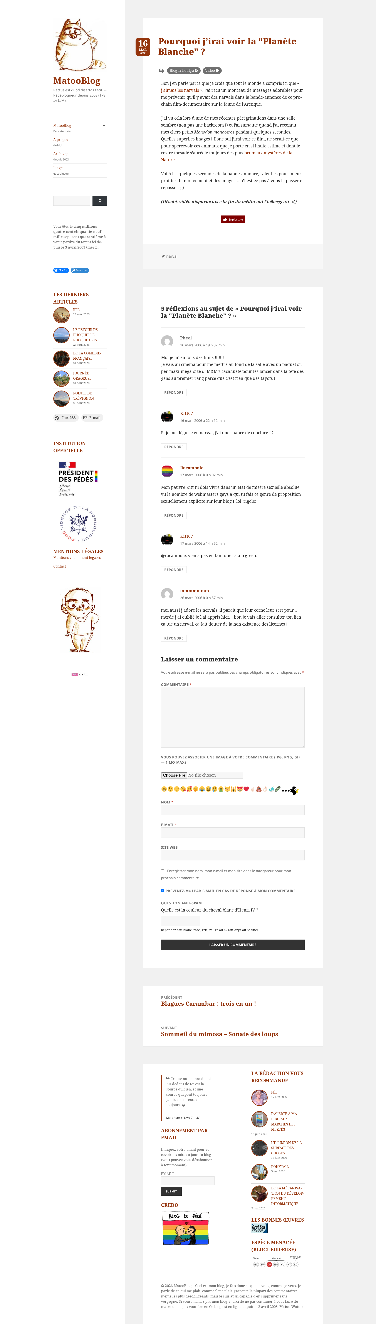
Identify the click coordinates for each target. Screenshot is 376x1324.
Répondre (173, 392)
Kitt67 (186, 413)
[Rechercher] (99, 201)
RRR (76, 309)
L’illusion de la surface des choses (286, 1147)
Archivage (61, 156)
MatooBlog (76, 80)
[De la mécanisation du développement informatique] (259, 1193)
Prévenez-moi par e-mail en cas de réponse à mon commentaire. (231, 890)
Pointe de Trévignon (83, 396)
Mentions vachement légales (77, 557)
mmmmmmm (194, 590)
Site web (169, 847)
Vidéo (210, 70)
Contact (59, 566)
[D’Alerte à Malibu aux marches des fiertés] (259, 1119)
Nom (167, 802)
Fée (274, 1092)
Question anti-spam (181, 903)
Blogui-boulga (182, 70)
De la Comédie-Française (87, 356)
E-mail (169, 824)
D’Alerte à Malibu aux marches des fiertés (284, 1121)
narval (172, 256)
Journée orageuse (82, 376)
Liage (61, 170)
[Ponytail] (259, 1172)
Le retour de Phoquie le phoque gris (85, 334)
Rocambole (191, 468)
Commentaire (176, 684)
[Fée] (259, 1098)
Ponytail (280, 1166)
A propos (60, 142)
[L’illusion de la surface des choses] (259, 1148)
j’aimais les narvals (180, 90)
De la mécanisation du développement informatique (287, 1196)
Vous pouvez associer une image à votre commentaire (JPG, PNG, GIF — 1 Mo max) (231, 760)
